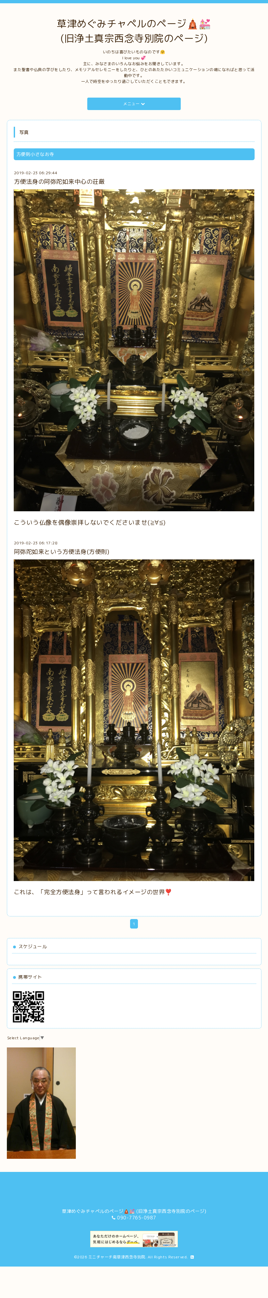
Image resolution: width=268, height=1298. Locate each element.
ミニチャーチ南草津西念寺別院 (116, 1257)
